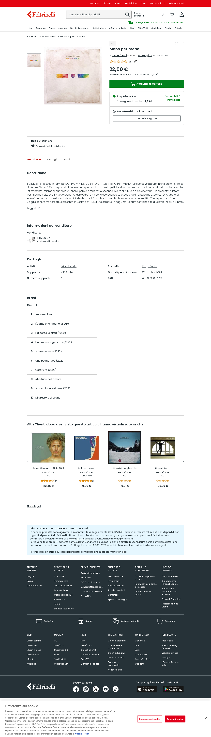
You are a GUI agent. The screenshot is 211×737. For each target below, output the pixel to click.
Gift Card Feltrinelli (63, 585)
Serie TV (85, 659)
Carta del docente (63, 594)
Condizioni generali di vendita (145, 578)
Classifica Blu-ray (90, 654)
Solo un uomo (86, 468)
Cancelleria (141, 654)
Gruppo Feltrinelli (170, 576)
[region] (105, 719)
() (130, 61)
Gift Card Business (90, 582)
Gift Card (107, 3)
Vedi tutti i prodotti (49, 241)
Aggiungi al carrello (149, 83)
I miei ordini (114, 581)
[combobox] (99, 14)
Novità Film (86, 645)
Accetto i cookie (175, 718)
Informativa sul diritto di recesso (146, 585)
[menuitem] (30, 28)
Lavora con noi (34, 585)
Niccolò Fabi (119, 55)
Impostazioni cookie (149, 718)
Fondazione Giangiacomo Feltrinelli (169, 591)
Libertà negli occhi (124, 468)
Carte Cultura (61, 590)
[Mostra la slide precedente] (27, 461)
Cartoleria (140, 640)
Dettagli (52, 159)
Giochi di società (116, 657)
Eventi (143, 3)
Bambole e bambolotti (113, 664)
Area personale (115, 576)
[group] (145, 22)
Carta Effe (59, 576)
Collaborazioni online (91, 591)
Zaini (137, 650)
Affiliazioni (86, 577)
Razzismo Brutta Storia (170, 605)
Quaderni (139, 663)
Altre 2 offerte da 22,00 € (145, 74)
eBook (30, 659)
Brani (66, 159)
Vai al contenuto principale (41, 3)
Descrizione (34, 159)
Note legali (34, 506)
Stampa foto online (64, 608)
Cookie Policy (82, 733)
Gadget (166, 657)
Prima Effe (86, 596)
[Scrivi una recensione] (135, 62)
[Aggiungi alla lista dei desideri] (176, 43)
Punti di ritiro (131, 3)
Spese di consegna (118, 599)
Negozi (118, 3)
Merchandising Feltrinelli (169, 647)
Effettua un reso (115, 585)
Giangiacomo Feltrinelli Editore (170, 582)
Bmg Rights (145, 55)
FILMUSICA (125, 74)
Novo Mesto (162, 468)
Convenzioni (155, 3)
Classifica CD (61, 650)
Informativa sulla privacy (143, 593)
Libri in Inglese (34, 650)
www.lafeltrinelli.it (79, 538)
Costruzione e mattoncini (115, 647)
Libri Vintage (33, 654)
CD (55, 640)
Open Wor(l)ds (142, 659)
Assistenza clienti (176, 3)
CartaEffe (94, 3)
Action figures (115, 669)
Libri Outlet (32, 645)
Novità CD (59, 645)
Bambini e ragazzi (90, 663)
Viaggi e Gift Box (170, 653)
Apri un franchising (90, 573)
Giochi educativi (116, 653)
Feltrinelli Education (171, 599)
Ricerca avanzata (139, 14)
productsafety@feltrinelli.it (110, 551)
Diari (137, 645)
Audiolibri (31, 663)
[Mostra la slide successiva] (183, 461)
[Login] (182, 14)
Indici (57, 604)
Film (83, 640)
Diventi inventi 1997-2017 (48, 468)
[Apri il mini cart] (172, 14)
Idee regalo (167, 640)
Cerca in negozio (146, 118)
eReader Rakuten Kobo (170, 664)
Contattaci (113, 594)
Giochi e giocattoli (117, 640)
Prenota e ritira (61, 581)
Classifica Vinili (62, 663)
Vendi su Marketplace (92, 587)
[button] (127, 15)
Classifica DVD (88, 650)
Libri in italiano (34, 640)
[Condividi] (182, 43)
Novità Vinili (60, 659)
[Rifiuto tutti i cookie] (205, 718)
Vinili (56, 654)
